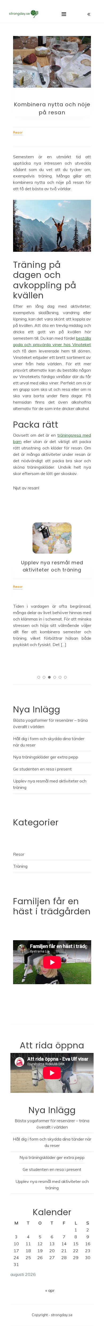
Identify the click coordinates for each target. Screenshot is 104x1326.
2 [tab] (44, 677)
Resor (18, 854)
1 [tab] (38, 677)
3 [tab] (49, 677)
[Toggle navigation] (64, 14)
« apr (49, 1290)
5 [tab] (60, 677)
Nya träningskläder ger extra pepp (45, 757)
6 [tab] (65, 677)
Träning (20, 866)
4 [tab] (54, 677)
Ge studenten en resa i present (42, 769)
